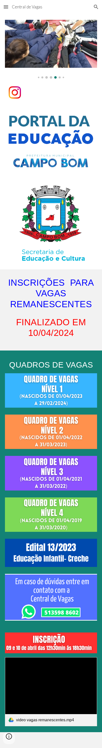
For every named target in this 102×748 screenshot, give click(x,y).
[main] (51, 310)
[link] (51, 691)
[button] (6, 7)
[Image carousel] (51, 49)
